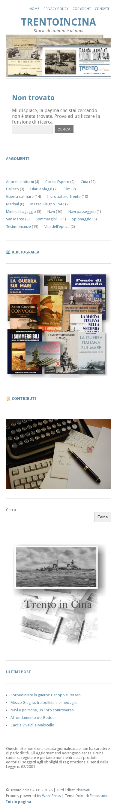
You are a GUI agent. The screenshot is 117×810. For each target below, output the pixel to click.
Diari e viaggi (41, 189)
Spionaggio (82, 219)
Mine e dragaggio (21, 211)
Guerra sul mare (20, 196)
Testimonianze (18, 226)
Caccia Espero (57, 181)
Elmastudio (99, 795)
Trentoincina (58, 22)
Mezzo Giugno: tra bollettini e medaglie (43, 702)
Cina (84, 181)
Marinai (12, 204)
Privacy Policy (56, 9)
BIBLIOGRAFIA (25, 252)
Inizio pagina (18, 801)
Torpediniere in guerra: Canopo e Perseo (45, 695)
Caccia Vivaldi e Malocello (32, 725)
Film (67, 189)
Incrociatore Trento (64, 196)
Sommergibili (47, 219)
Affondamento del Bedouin (34, 717)
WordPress (51, 795)
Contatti (102, 9)
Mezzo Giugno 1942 (47, 204)
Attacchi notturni (20, 181)
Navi (51, 211)
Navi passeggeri (82, 211)
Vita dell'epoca (57, 226)
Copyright (82, 9)
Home (34, 9)
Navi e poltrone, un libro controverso (42, 710)
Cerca (11, 510)
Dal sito (12, 189)
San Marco (15, 219)
